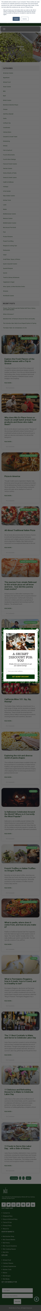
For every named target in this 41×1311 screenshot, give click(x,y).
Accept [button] (16, 19)
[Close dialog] (37, 630)
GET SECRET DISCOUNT (20, 677)
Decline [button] (25, 19)
